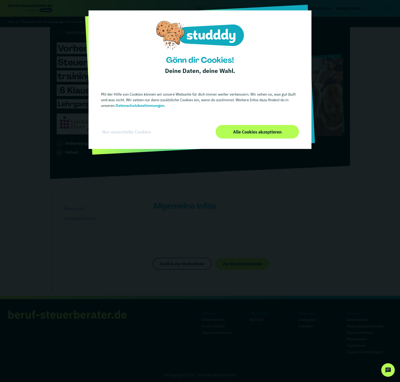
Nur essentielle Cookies (126, 132)
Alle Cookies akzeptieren (257, 132)
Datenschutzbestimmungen (139, 105)
